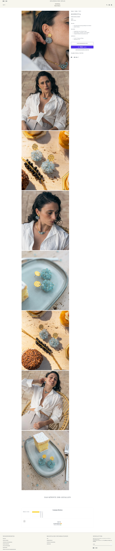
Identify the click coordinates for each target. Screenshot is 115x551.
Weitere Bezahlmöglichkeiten (82, 49)
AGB (47, 538)
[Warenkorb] (111, 5)
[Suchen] (107, 5)
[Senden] (111, 544)
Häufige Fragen (5, 540)
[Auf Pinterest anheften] (74, 57)
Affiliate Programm (6, 545)
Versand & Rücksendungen (7, 542)
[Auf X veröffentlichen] (72, 57)
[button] (78, 57)
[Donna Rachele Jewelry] (57, 5)
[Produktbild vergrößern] (45, 40)
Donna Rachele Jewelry (75, 16)
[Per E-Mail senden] (76, 57)
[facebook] (3, 1)
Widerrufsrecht (50, 540)
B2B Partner (5, 547)
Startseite (72, 11)
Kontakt (4, 538)
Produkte (76, 11)
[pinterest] (6, 1)
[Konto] (109, 5)
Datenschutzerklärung (51, 542)
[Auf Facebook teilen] (71, 57)
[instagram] (5, 1)
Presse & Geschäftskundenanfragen (9, 549)
